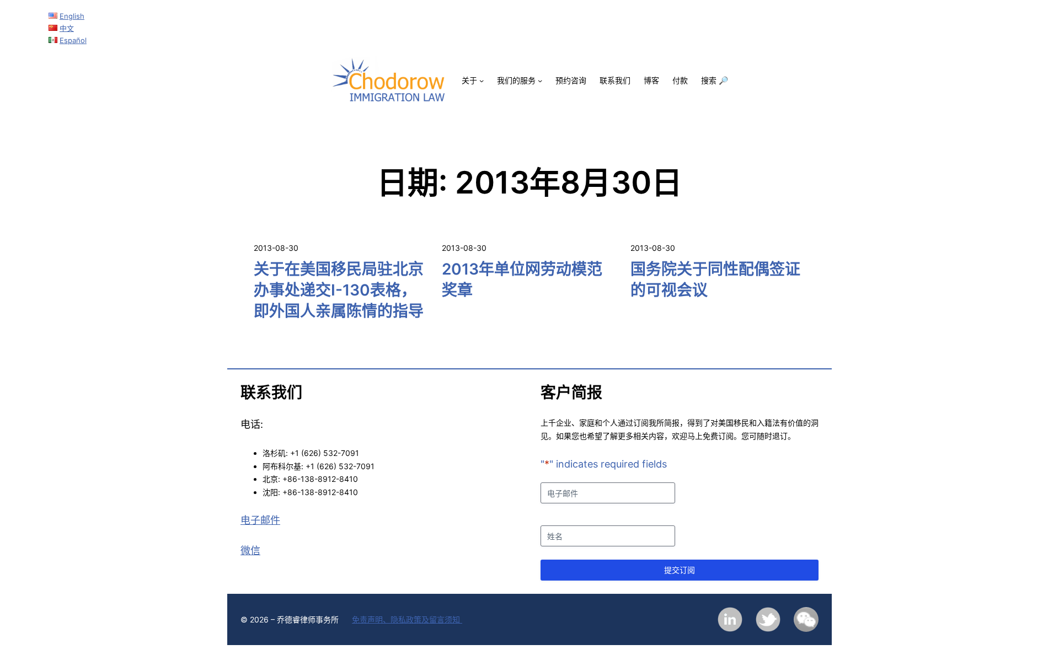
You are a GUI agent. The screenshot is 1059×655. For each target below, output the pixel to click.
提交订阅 (679, 570)
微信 (250, 550)
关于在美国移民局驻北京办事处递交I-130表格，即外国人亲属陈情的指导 (339, 290)
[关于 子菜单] (481, 80)
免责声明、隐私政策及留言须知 (407, 619)
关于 (469, 80)
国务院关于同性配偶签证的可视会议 (715, 279)
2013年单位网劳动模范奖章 (522, 279)
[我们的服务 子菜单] (540, 80)
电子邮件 (260, 520)
